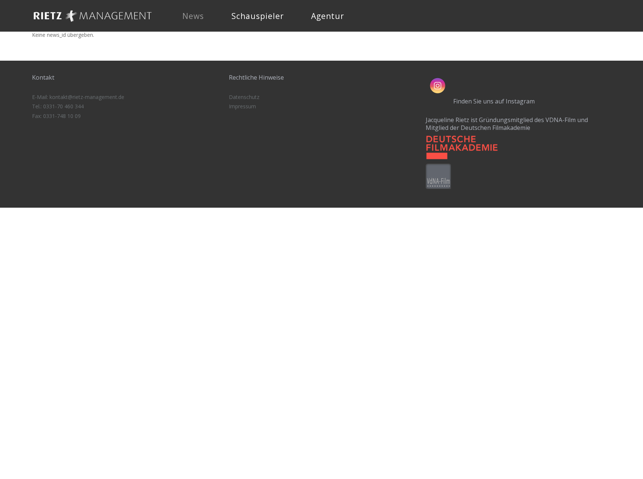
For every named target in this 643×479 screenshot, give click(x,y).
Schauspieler (257, 16)
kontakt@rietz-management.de (86, 96)
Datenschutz (244, 96)
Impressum (242, 106)
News (193, 16)
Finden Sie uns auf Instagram (494, 101)
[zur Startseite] (92, 24)
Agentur (327, 16)
